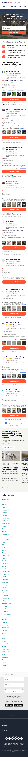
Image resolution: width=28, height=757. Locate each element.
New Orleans (6, 561)
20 (22, 423)
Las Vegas (5, 585)
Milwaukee (5, 668)
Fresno (4, 507)
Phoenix (4, 502)
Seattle (4, 662)
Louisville (4, 558)
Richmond (5, 657)
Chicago (4, 553)
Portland (4, 617)
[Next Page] (25, 423)
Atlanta (4, 550)
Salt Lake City (6, 652)
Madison (4, 665)
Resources (5, 725)
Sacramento (5, 518)
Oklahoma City (6, 614)
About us (4, 730)
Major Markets (8, 495)
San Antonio (5, 649)
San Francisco (6, 523)
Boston (4, 566)
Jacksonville (5, 539)
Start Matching (14, 33)
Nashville (4, 633)
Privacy (5, 744)
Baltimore (5, 563)
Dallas (3, 638)
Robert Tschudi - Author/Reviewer (10, 463)
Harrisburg (5, 620)
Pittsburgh (5, 625)
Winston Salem (6, 603)
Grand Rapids (6, 571)
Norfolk (4, 654)
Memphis (4, 630)
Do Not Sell (15, 744)
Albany (4, 587)
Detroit (4, 569)
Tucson (4, 505)
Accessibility (21, 744)
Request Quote (14, 99)
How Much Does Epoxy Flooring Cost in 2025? (10, 468)
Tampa (4, 547)
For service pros (7, 721)
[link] (14, 75)
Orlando (4, 545)
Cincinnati (5, 606)
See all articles (8, 447)
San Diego (5, 521)
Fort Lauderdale (7, 537)
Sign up (14, 691)
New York (5, 590)
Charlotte (5, 595)
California (10, 744)
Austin (4, 636)
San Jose (4, 526)
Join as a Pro (17, 2)
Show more (23, 90)
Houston (4, 646)
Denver (4, 529)
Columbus (5, 611)
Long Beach (5, 510)
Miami (3, 542)
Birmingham (5, 499)
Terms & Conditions (23, 746)
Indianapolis (5, 555)
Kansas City (5, 579)
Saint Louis (5, 582)
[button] (4, 94)
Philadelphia (5, 622)
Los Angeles (5, 513)
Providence (5, 628)
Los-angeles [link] (13, 6)
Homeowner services (8, 716)
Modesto (4, 515)
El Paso (4, 641)
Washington (5, 534)
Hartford (4, 531)
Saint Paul (5, 577)
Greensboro (5, 598)
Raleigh (4, 601)
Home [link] (3, 6)
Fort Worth (5, 644)
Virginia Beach (6, 660)
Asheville (4, 593)
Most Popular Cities (7, 674)
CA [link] (7, 6)
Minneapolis (5, 574)
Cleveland (5, 609)
